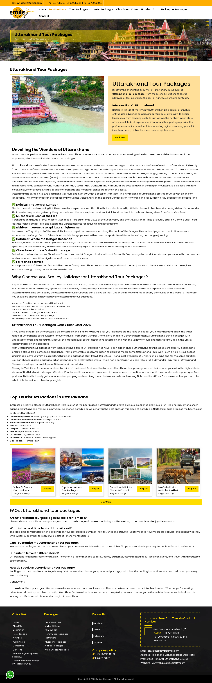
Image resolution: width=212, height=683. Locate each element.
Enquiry (47, 488)
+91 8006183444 (74, 3)
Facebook (98, 623)
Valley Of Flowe (52, 626)
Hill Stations (50, 637)
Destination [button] (56, 9)
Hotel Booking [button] (102, 9)
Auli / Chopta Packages (57, 649)
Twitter (96, 629)
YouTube (97, 642)
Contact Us (18, 645)
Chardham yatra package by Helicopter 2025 (25, 662)
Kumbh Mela (19, 641)
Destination (18, 629)
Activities (17, 637)
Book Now (120, 137)
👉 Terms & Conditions (103, 653)
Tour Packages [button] (79, 9)
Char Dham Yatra (127, 9)
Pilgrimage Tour (53, 621)
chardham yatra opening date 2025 (25, 655)
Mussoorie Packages (55, 641)
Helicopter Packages (174, 9)
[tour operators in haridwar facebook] (197, 3)
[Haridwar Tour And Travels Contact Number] (10, 674)
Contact (44, 16)
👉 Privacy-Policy (101, 657)
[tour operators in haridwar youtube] (196, 3)
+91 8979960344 (93, 3)
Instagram (98, 635)
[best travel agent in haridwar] (22, 12)
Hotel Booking (20, 633)
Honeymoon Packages (56, 633)
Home (42, 9)
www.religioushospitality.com (168, 662)
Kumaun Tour (51, 629)
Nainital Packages (54, 645)
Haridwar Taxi (149, 9)
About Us (17, 626)
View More (106, 502)
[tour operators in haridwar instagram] (198, 3)
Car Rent (17, 649)
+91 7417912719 (56, 3)
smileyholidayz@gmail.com (27, 3)
